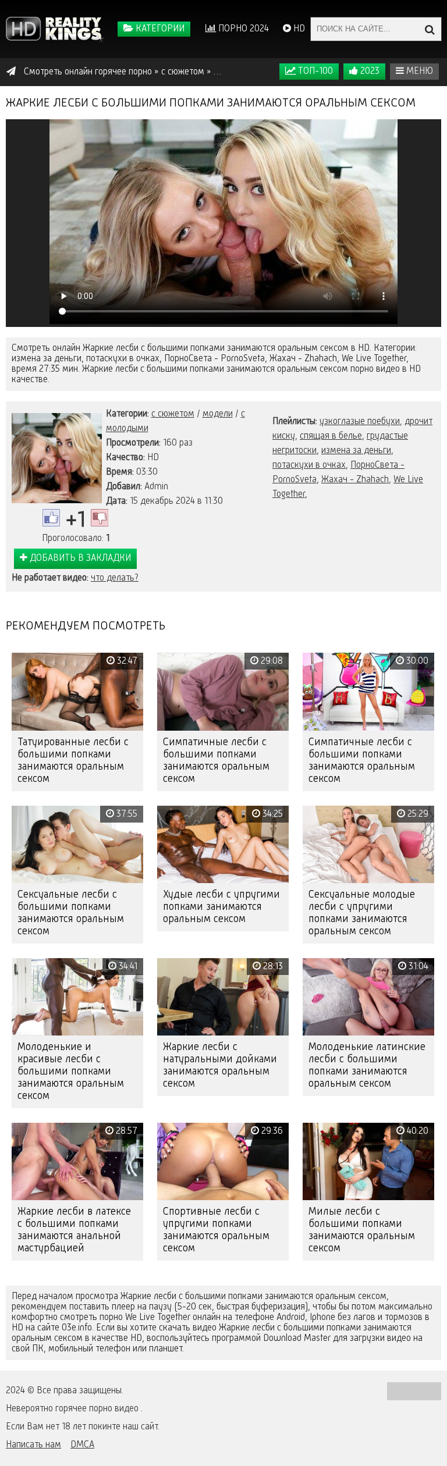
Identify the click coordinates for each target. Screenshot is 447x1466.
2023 (368, 71)
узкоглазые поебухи (360, 421)
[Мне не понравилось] (99, 517)
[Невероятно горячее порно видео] (55, 29)
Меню (418, 71)
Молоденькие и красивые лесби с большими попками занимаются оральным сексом (70, 1071)
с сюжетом (172, 414)
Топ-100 (314, 71)
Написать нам (33, 1445)
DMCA (82, 1445)
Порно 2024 (242, 29)
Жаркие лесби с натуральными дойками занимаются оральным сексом (220, 1065)
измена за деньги (356, 451)
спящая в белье (331, 436)
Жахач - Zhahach (355, 480)
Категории (159, 29)
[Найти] (429, 29)
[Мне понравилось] (51, 517)
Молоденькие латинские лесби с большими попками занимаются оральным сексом (366, 1065)
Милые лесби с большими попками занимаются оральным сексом (361, 1230)
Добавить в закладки (79, 558)
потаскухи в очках (309, 465)
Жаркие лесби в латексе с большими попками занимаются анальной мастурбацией (74, 1230)
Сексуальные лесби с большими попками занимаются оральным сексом (70, 913)
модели (218, 414)
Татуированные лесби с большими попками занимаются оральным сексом (73, 760)
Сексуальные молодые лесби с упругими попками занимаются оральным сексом (361, 913)
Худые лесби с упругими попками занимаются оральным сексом (221, 906)
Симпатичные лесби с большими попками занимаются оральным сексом (216, 760)
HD (298, 29)
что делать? (115, 578)
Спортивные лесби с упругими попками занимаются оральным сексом (216, 1230)
